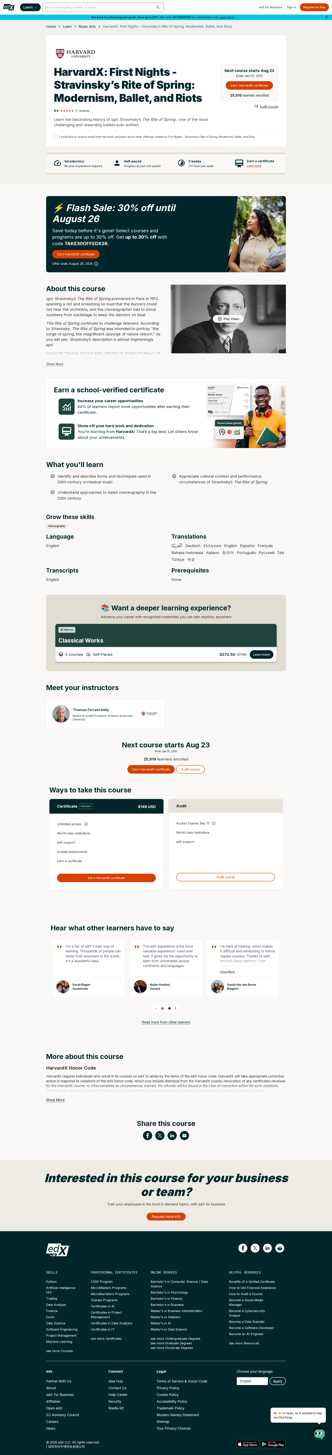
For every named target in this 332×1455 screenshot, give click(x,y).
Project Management (61, 1335)
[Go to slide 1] (162, 1008)
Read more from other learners (166, 1022)
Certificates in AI (103, 1306)
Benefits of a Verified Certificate (252, 1282)
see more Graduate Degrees (171, 1343)
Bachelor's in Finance (166, 1298)
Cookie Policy (168, 1395)
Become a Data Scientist (246, 1322)
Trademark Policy (170, 1408)
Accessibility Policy (172, 1401)
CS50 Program (102, 1282)
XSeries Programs (104, 1300)
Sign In (291, 7)
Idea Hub (115, 1381)
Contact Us (117, 1388)
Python (51, 1282)
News (50, 1428)
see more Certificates (106, 1339)
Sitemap (163, 1422)
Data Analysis (56, 1305)
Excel (50, 1317)
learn (67, 26)
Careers (52, 1422)
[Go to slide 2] (169, 1008)
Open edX (54, 1408)
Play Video (231, 319)
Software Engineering (61, 1329)
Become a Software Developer (251, 1328)
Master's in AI (161, 1323)
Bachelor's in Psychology (169, 1292)
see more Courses (59, 1351)
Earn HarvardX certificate (249, 85)
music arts (87, 26)
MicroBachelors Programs (110, 1294)
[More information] (96, 264)
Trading (51, 1298)
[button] (158, 7)
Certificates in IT (103, 1329)
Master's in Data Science (169, 1329)
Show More (54, 364)
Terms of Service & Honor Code (182, 1381)
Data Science (55, 1323)
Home (51, 26)
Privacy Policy (168, 1388)
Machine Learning (59, 1342)
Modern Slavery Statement (178, 1415)
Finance (52, 1311)
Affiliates (53, 1401)
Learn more (227, 17)
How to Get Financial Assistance (252, 1288)
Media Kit (116, 1408)
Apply (277, 1381)
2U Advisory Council (62, 1415)
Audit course (269, 107)
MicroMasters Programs (108, 1288)
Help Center (117, 1395)
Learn (28, 7)
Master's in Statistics (165, 1317)
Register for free (314, 7)
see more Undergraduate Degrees (175, 1339)
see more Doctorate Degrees (172, 1348)
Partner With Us (58, 1381)
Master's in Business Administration (176, 1311)
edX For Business (270, 7)
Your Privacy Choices (174, 1428)
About (51, 1388)
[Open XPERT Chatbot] (319, 1431)
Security (114, 1401)
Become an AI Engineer (246, 1334)
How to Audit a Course (245, 1294)
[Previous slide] (156, 1008)
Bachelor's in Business (167, 1305)
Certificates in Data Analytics (111, 1323)
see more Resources (244, 1343)
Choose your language (255, 1371)
